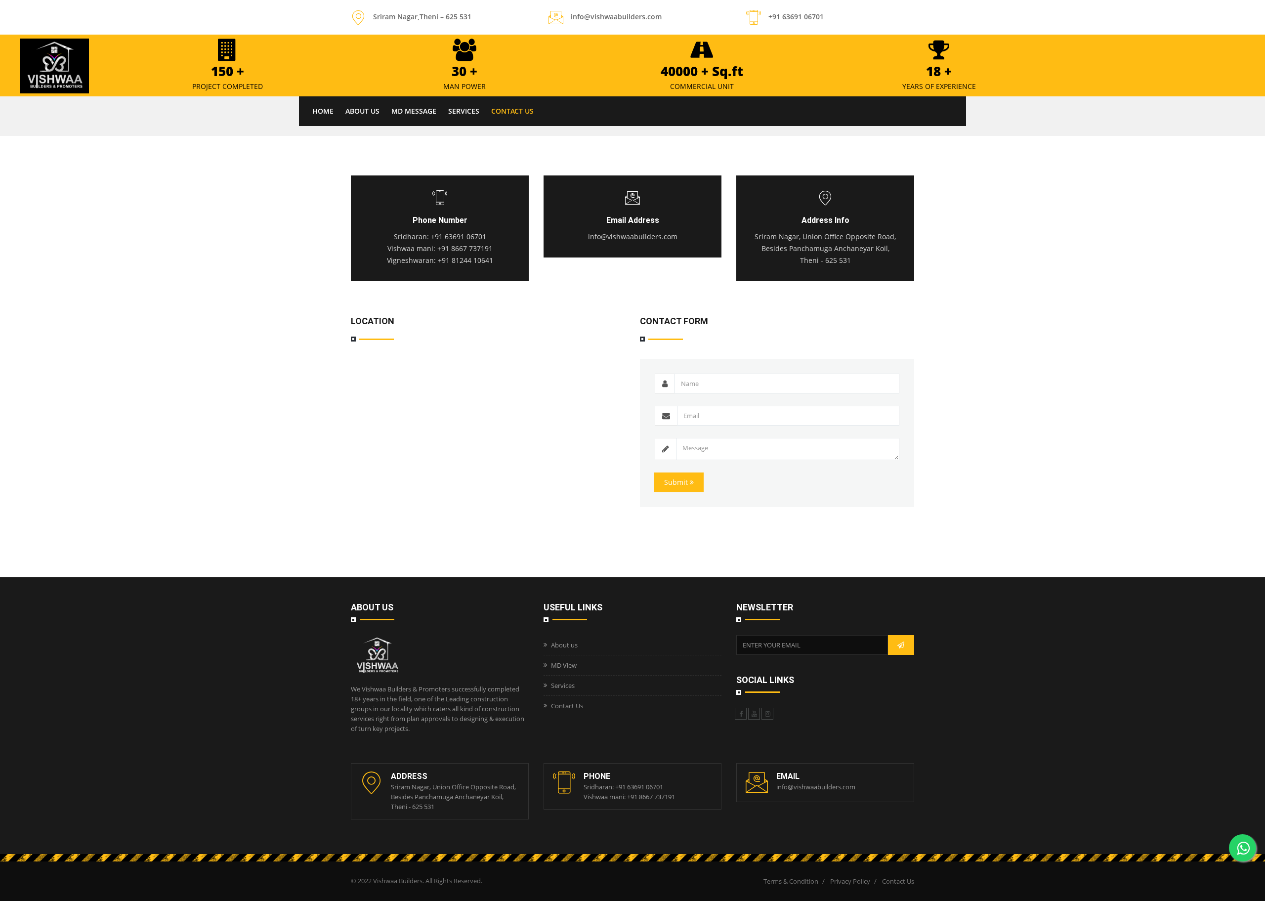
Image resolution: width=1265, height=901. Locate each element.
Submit (677, 482)
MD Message (413, 111)
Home (323, 111)
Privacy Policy (850, 881)
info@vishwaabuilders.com (632, 236)
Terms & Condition (790, 881)
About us (362, 111)
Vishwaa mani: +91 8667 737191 (440, 248)
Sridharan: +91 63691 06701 (440, 236)
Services (463, 111)
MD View (564, 665)
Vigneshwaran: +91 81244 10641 (440, 260)
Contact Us (512, 111)
